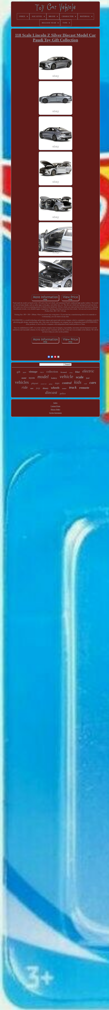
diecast (51, 392)
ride (25, 387)
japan (24, 372)
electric (88, 371)
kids (77, 382)
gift (18, 371)
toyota (32, 378)
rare (31, 388)
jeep (38, 388)
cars (92, 382)
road (85, 384)
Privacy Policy (55, 410)
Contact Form (55, 406)
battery (54, 378)
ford (87, 378)
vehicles (22, 382)
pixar (50, 384)
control (67, 383)
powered (43, 384)
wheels (55, 387)
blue (77, 371)
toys (57, 383)
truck (73, 387)
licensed (64, 372)
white (71, 372)
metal (24, 378)
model (43, 376)
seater (64, 388)
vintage (33, 371)
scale (79, 377)
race (42, 372)
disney (45, 388)
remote (84, 387)
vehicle (66, 376)
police (63, 393)
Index (55, 403)
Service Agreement (55, 413)
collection (52, 371)
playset (34, 383)
